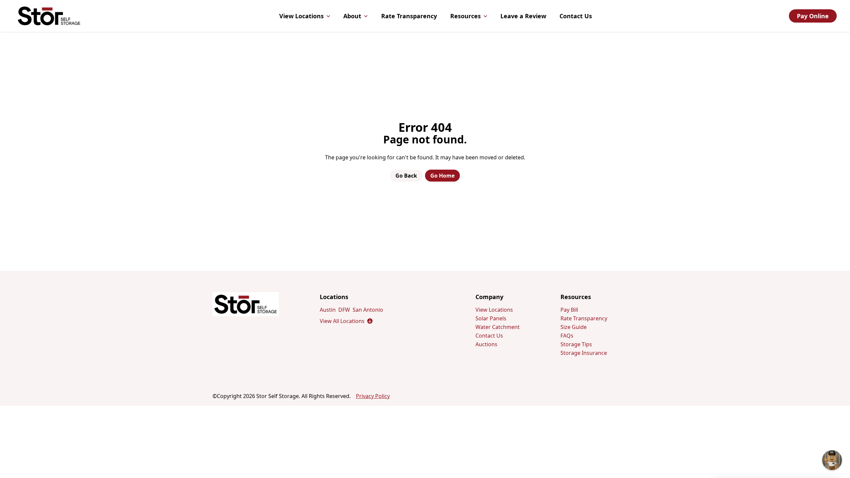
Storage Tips (576, 344)
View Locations (301, 16)
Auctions (486, 344)
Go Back (406, 175)
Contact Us (575, 16)
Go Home (442, 175)
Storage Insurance (583, 353)
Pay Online (813, 16)
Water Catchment (497, 327)
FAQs (566, 335)
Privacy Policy (373, 396)
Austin (328, 309)
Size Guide (573, 327)
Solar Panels (490, 318)
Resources (465, 16)
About (352, 16)
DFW (344, 309)
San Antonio (368, 309)
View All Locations (346, 321)
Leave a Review (523, 16)
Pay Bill (569, 309)
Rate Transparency (409, 16)
